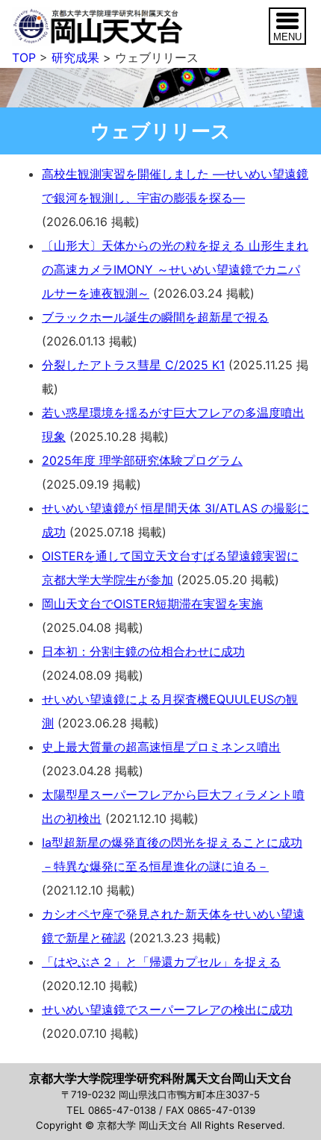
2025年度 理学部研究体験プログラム (142, 460)
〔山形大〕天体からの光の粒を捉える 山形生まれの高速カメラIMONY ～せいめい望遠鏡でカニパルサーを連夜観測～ (175, 269)
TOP (24, 57)
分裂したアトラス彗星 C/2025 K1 (133, 364)
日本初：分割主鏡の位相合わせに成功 (143, 651)
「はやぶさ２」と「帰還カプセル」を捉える (161, 961)
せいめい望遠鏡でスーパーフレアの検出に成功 (167, 1009)
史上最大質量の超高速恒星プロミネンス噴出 (161, 746)
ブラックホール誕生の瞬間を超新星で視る (155, 317)
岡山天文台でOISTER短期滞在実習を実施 (152, 603)
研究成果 (75, 57)
